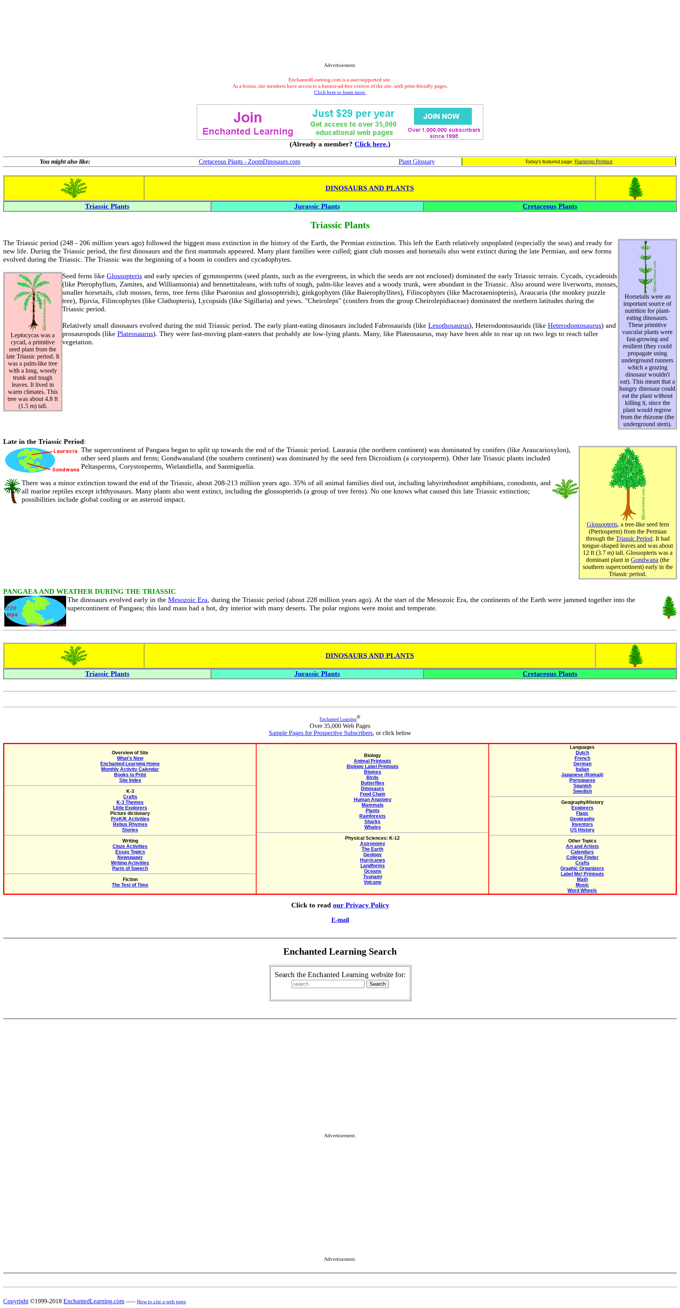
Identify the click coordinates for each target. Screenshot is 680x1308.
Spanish (582, 786)
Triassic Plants (107, 206)
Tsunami (372, 876)
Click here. (371, 144)
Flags (582, 813)
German (582, 764)
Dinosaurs (372, 788)
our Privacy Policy (361, 905)
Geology (372, 854)
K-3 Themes (130, 802)
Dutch (582, 753)
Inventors (582, 824)
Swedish (582, 791)
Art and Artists (582, 846)
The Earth (372, 849)
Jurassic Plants (317, 206)
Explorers (582, 808)
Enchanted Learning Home (130, 764)
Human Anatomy (373, 799)
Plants (373, 810)
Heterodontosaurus (574, 325)
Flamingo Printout (593, 161)
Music (582, 885)
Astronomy (372, 843)
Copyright (15, 1301)
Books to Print (130, 775)
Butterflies (372, 783)
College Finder (582, 857)
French (582, 758)
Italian (582, 769)
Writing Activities (130, 863)
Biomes (372, 772)
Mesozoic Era (187, 600)
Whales (372, 827)
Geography (582, 819)
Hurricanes (372, 860)
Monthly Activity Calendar (130, 769)
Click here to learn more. (340, 92)
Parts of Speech (130, 868)
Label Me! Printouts (582, 874)
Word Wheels (582, 890)
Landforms (372, 865)
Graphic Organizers (582, 868)
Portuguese (582, 780)
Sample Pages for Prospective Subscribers (321, 733)
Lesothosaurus (448, 325)
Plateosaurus (135, 334)
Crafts (130, 797)
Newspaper (130, 857)
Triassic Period (634, 538)
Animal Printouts (372, 761)
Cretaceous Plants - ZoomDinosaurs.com (249, 161)
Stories (130, 830)
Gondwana (644, 559)
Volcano (372, 882)
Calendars (582, 852)
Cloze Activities (130, 846)
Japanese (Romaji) (582, 775)
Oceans (372, 871)
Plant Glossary (417, 161)
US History (582, 830)
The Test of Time (130, 885)
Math (582, 879)
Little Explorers (130, 808)
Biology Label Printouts (373, 766)
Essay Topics (130, 852)
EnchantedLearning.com (93, 1301)
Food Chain (372, 794)
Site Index (130, 780)
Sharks (372, 821)
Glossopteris (124, 276)
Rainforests (372, 816)
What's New (130, 758)
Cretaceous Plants (550, 206)
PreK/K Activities (130, 819)
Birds (372, 777)
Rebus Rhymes (130, 824)
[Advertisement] (340, 32)
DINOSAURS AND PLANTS (369, 188)
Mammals (373, 805)
